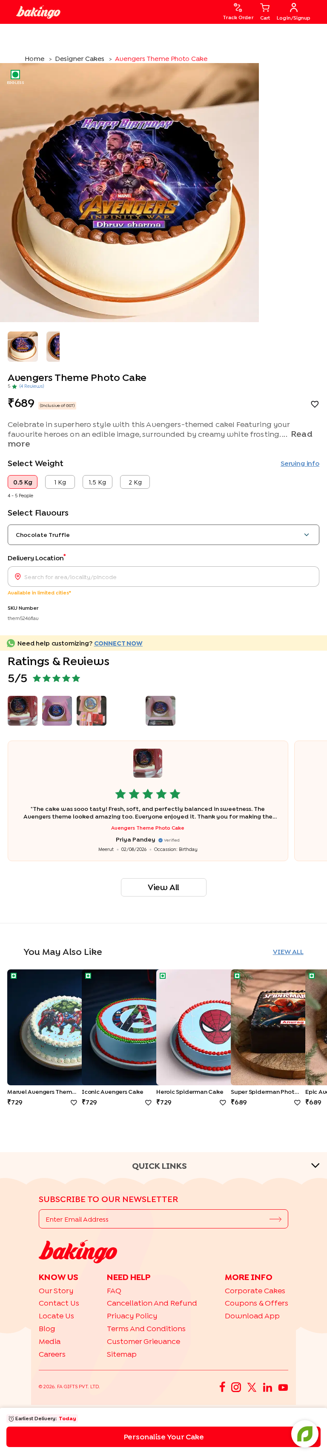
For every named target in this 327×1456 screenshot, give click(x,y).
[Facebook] (222, 1387)
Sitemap (122, 1354)
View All (163, 886)
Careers (52, 1354)
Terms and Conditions (146, 1328)
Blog (47, 1328)
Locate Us (56, 1316)
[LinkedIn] (267, 1386)
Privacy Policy (132, 1316)
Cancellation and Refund (152, 1303)
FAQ (114, 1290)
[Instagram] (236, 1386)
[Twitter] (252, 1386)
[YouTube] (283, 1386)
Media (49, 1341)
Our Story (56, 1290)
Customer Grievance (143, 1341)
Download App (252, 1316)
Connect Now (118, 643)
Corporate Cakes (255, 1290)
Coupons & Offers (256, 1303)
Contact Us (59, 1303)
